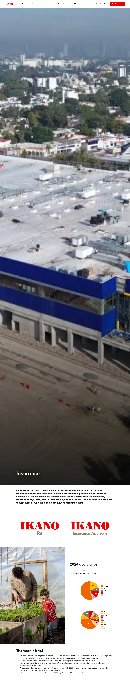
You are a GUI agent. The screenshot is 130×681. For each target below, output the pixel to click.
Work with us (61, 4)
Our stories (49, 4)
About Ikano (22, 4)
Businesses (36, 4)
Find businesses (117, 4)
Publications (77, 4)
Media (88, 4)
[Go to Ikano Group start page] (9, 4)
